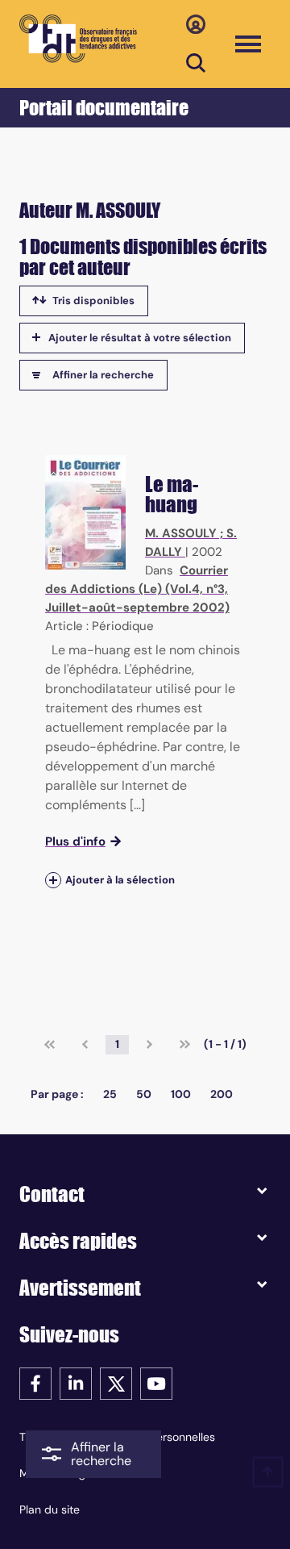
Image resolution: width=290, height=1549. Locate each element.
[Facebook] (35, 1382)
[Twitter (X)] (116, 1382)
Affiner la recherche (103, 375)
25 (110, 1094)
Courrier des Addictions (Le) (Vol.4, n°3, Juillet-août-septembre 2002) (137, 589)
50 (143, 1094)
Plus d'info (75, 841)
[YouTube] (156, 1382)
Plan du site (49, 1509)
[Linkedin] (76, 1382)
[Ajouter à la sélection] (53, 879)
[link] (49, 1044)
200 (221, 1094)
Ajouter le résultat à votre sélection (139, 337)
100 (181, 1094)
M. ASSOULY (181, 533)
